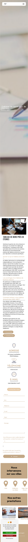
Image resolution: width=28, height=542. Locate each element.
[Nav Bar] (23, 4)
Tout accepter (9, 532)
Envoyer (15, 456)
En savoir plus (9, 332)
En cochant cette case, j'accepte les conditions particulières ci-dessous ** (12, 451)
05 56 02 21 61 (14, 369)
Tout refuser (9, 535)
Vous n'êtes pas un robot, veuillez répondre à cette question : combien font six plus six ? (14, 438)
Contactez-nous (10, 335)
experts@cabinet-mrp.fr (14, 383)
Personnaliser (9, 538)
